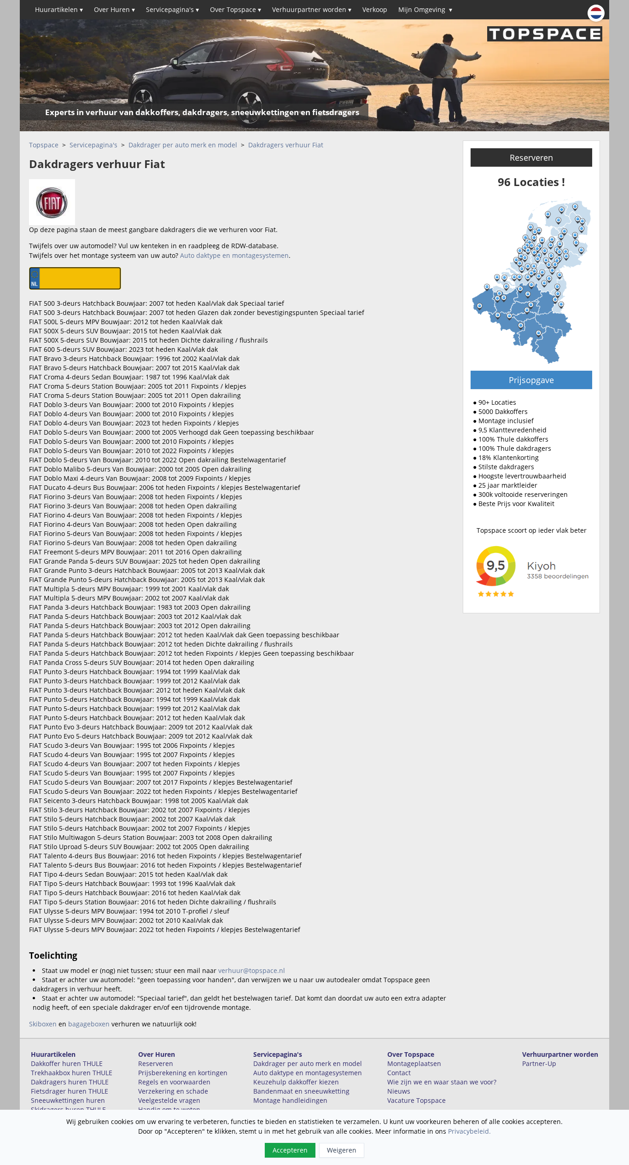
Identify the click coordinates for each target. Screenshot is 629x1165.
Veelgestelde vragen (169, 1100)
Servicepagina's (172, 9)
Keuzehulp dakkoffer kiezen (296, 1082)
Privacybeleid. (469, 1131)
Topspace (43, 144)
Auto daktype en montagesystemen (234, 255)
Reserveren (531, 157)
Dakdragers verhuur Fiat (285, 144)
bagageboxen (89, 1023)
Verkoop (374, 9)
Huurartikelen (59, 9)
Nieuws (398, 1091)
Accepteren (290, 1150)
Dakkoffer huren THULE (67, 1063)
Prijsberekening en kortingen (182, 1072)
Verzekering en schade (173, 1091)
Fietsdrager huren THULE (69, 1091)
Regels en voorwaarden (174, 1082)
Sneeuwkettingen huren (68, 1100)
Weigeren (341, 1150)
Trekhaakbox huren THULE (71, 1072)
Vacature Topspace (416, 1100)
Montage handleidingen (290, 1100)
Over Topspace (235, 9)
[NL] (596, 13)
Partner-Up (539, 1063)
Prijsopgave (531, 379)
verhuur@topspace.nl (251, 970)
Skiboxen (43, 1023)
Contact (399, 1072)
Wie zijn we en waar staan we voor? (441, 1082)
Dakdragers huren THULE (70, 1082)
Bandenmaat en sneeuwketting (301, 1091)
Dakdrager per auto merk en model (182, 144)
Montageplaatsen (414, 1063)
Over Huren (114, 9)
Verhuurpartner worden (311, 9)
